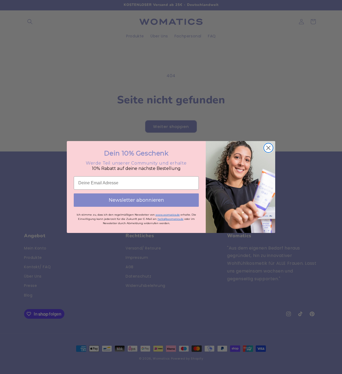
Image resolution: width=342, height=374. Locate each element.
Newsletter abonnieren (136, 200)
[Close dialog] (268, 148)
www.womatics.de (168, 214)
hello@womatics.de (171, 219)
